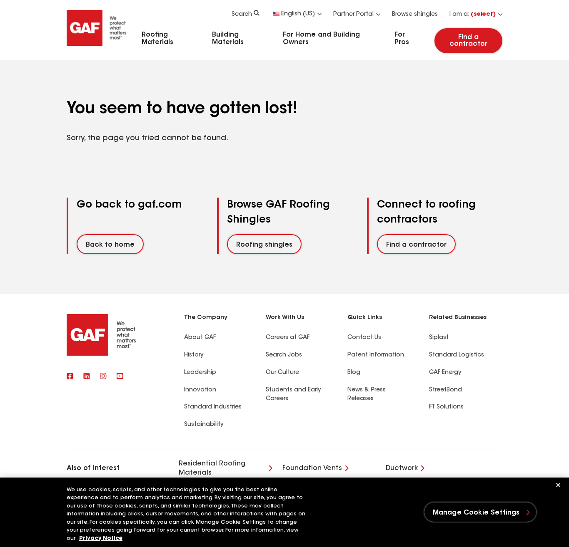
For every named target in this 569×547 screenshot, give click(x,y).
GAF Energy (445, 373)
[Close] (558, 485)
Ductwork (402, 468)
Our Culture (282, 373)
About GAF (200, 338)
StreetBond (445, 390)
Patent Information (375, 355)
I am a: (472, 14)
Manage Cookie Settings (476, 513)
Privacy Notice (100, 538)
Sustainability (203, 425)
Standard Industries (213, 407)
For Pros (401, 39)
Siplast (439, 338)
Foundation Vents (312, 468)
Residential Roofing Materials (212, 468)
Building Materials (228, 39)
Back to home (110, 245)
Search (242, 14)
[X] (86, 376)
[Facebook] (70, 376)
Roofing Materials (157, 39)
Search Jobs (284, 355)
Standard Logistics (456, 355)
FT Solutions (446, 407)
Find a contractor (468, 40)
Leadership (200, 373)
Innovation (200, 390)
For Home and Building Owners (321, 39)
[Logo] (97, 47)
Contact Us (364, 338)
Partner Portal (353, 14)
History (193, 355)
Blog (353, 373)
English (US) (298, 14)
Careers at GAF (287, 338)
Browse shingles (415, 14)
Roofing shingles (264, 245)
